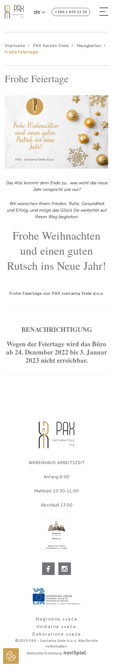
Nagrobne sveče (56, 619)
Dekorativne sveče (56, 634)
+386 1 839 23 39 (71, 12)
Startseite (15, 45)
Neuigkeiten (89, 45)
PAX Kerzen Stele (51, 45)
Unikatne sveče (56, 626)
